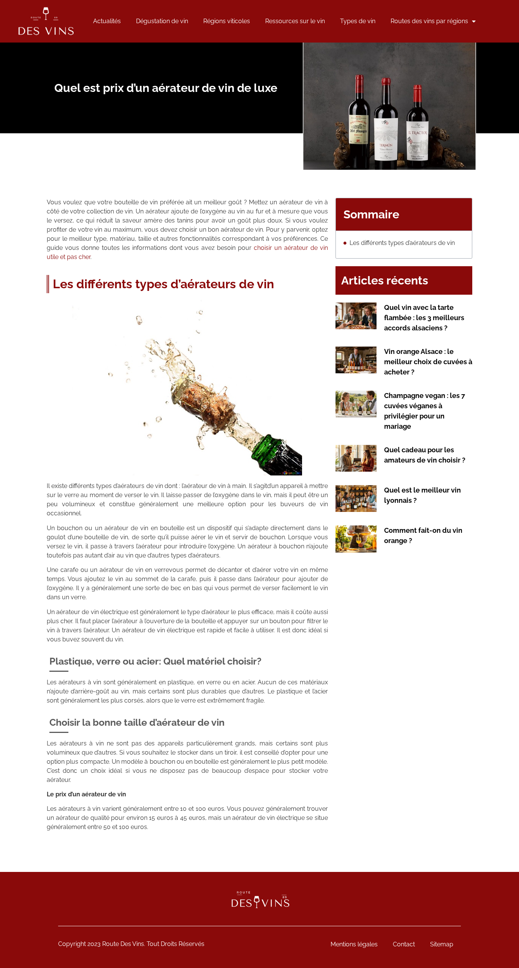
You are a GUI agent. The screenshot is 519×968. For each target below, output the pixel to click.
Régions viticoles (226, 21)
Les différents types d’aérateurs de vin (402, 242)
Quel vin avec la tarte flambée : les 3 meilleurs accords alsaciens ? (424, 317)
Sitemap (441, 944)
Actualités (107, 21)
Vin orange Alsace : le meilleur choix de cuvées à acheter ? (428, 361)
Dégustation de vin (162, 21)
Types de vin (357, 21)
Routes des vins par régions (429, 21)
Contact (404, 944)
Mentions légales (354, 944)
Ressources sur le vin (295, 21)
